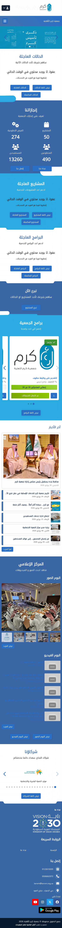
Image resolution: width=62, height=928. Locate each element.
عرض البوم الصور (42, 737)
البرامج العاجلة (20, 269)
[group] (31, 607)
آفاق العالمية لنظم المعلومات (25, 924)
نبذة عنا (42, 169)
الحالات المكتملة (31, 95)
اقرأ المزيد (7, 549)
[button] (5, 37)
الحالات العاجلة (20, 88)
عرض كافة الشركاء (31, 796)
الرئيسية (53, 850)
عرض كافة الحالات (42, 88)
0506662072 (47, 876)
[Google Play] (49, 910)
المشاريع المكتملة (31, 222)
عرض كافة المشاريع (42, 215)
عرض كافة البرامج (42, 269)
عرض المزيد (8, 646)
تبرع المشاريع (31, 308)
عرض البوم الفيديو (20, 737)
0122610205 (47, 869)
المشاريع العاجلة (19, 215)
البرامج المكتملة (31, 276)
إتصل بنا (20, 169)
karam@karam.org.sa (43, 883)
